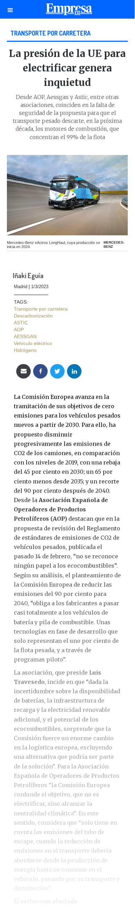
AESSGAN (25, 336)
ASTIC (21, 322)
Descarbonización (33, 315)
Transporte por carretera (50, 33)
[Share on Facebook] (40, 371)
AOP (19, 329)
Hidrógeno (25, 350)
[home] (67, 11)
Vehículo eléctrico (33, 343)
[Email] (23, 371)
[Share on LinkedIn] (74, 371)
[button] (10, 9)
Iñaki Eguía (28, 276)
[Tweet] (57, 371)
